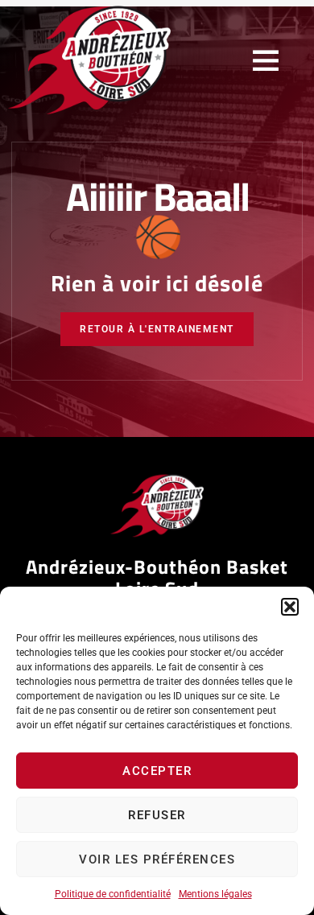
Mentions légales (215, 894)
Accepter (157, 771)
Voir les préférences (157, 859)
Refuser (157, 815)
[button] (290, 607)
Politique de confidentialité (113, 894)
